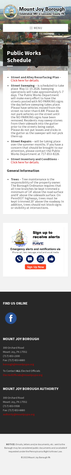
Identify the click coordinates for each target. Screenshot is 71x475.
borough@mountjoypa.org (18, 364)
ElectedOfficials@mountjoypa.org (23, 375)
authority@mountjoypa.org (19, 414)
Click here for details (25, 80)
